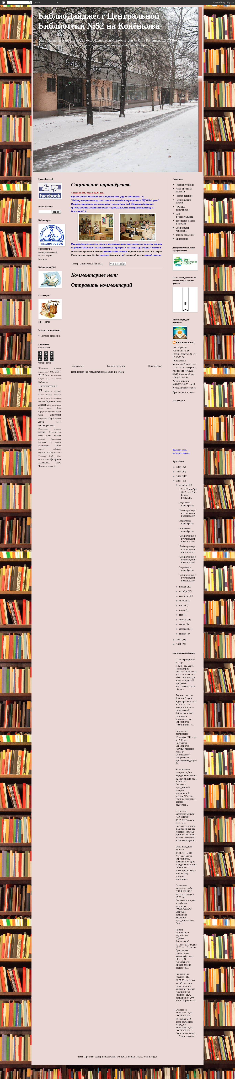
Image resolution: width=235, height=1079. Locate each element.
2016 (179, 466)
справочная (43, 452)
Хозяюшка (43, 462)
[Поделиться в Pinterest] (124, 264)
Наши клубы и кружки (183, 201)
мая (181, 614)
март (58, 421)
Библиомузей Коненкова (183, 229)
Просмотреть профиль (184, 392)
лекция (58, 418)
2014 (179, 476)
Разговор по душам (49, 442)
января (183, 633)
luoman (131, 1056)
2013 (179, 480)
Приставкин (56, 439)
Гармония (50, 401)
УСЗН (51, 455)
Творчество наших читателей (185, 222)
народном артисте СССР (141, 251)
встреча (41, 401)
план (48, 435)
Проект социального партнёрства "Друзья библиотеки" (182, 935)
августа (183, 600)
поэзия (57, 435)
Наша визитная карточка (183, 190)
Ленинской (115, 255)
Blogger (153, 1056)
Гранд (58, 401)
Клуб (51, 418)
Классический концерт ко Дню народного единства (186, 772)
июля (182, 605)
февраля (183, 628)
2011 (58, 371)
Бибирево (43, 382)
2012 (41, 375)
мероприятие (46, 425)
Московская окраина (49, 428)
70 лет (47, 375)
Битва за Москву (53, 391)
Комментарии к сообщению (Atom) (107, 371)
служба (41, 449)
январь (50, 466)
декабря (183, 485)
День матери (45, 408)
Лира (41, 421)
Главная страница (116, 365)
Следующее (78, 365)
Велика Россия (45, 394)
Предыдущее (154, 365)
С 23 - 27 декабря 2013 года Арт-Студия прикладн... (188, 493)
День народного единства (184, 848)
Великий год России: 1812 (182, 975)
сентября (184, 595)
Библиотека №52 (185, 342)
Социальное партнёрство (186, 504)
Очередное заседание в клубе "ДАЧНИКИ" (185, 813)
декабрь (42, 404)
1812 (52, 371)
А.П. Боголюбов (53, 378)
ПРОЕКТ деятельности (182, 208)
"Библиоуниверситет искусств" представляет (187, 513)
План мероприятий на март (185, 661)
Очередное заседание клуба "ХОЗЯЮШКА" (184, 888)
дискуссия (55, 414)
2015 (179, 471)
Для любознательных (184, 215)
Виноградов (56, 398)
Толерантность (55, 452)
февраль (55, 459)
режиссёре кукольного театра (87, 251)
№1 (55, 466)
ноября (183, 586)
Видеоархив (182, 238)
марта (182, 624)
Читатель (42, 465)
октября (183, 591)
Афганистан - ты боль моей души (184, 696)
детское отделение (50, 335)
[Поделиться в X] (117, 264)
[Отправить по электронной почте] (111, 264)
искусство (42, 418)
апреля (183, 619)
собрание (57, 449)
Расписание (44, 445)
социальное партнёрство (186, 529)
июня (182, 610)
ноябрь (41, 431)
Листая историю (184, 195)
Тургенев (42, 455)
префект (41, 439)
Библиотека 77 (47, 388)
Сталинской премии (133, 255)
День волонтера (54, 404)
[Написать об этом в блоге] (114, 264)
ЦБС (58, 462)
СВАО (58, 445)
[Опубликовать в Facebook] (121, 264)
